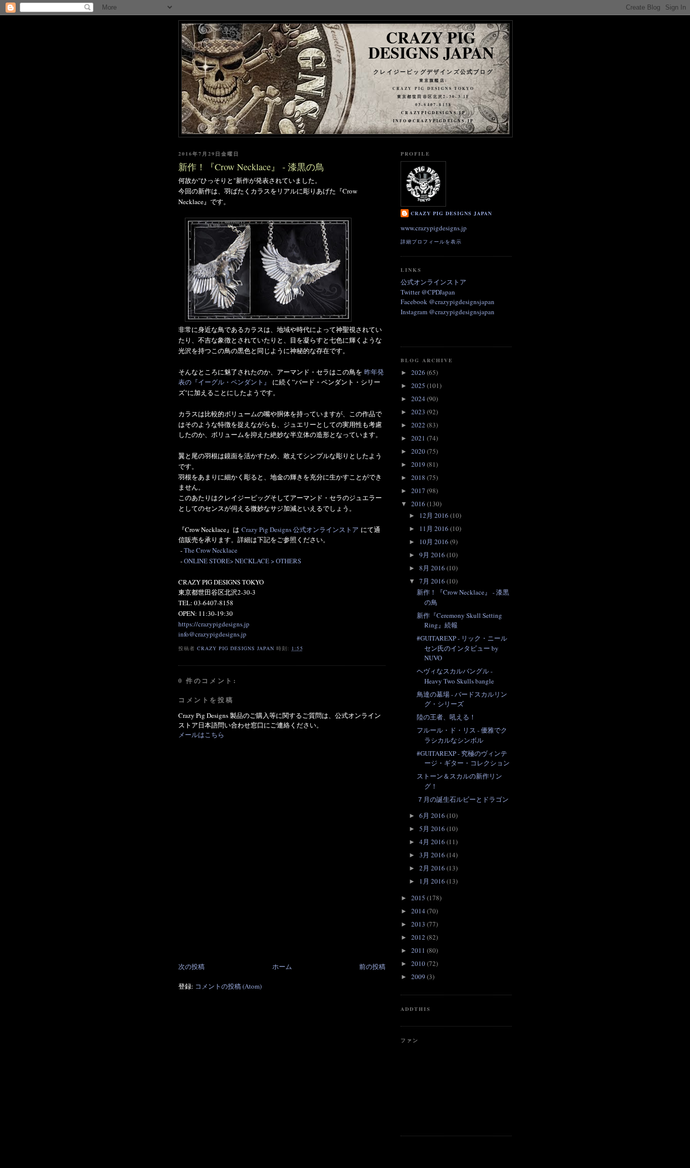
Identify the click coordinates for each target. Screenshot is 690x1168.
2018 (419, 477)
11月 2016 (434, 528)
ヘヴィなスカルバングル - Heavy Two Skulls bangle (455, 676)
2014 (419, 910)
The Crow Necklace (210, 550)
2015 (419, 897)
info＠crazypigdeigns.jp (433, 121)
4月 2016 (433, 841)
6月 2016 (433, 815)
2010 (419, 963)
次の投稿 (191, 966)
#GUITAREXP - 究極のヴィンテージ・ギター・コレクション (463, 758)
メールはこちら (201, 734)
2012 (419, 937)
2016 (419, 503)
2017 (419, 490)
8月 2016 (433, 567)
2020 (419, 451)
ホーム (282, 966)
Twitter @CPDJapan (428, 292)
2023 (419, 411)
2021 (419, 438)
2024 (419, 398)
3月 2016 (433, 854)
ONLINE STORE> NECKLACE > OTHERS (242, 560)
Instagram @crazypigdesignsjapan (448, 311)
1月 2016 (433, 881)
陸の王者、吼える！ (446, 716)
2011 (419, 950)
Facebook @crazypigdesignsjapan (448, 301)
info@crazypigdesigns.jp (212, 634)
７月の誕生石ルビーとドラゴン (463, 799)
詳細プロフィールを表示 (431, 241)
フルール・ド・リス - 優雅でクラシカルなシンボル (462, 735)
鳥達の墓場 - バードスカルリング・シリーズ (462, 699)
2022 (419, 424)
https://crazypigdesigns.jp (214, 623)
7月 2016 (433, 581)
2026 (419, 372)
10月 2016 (434, 541)
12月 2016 (434, 515)
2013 (419, 924)
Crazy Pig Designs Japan (431, 44)
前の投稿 (372, 966)
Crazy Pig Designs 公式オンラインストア (300, 529)
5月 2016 (433, 828)
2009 (419, 976)
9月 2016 (433, 554)
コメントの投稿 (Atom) (228, 986)
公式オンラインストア (433, 281)
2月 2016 (433, 867)
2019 (419, 464)
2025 (419, 385)
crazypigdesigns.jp (433, 113)
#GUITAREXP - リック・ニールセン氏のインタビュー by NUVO (462, 648)
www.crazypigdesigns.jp (434, 227)
